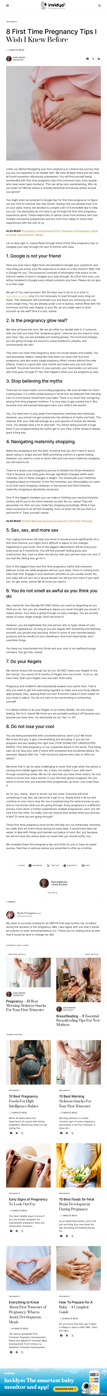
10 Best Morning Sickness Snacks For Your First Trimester (57, 520)
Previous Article (17, 954)
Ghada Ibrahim (19, 57)
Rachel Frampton (26, 913)
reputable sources (17, 296)
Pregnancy (11, 22)
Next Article (92, 954)
